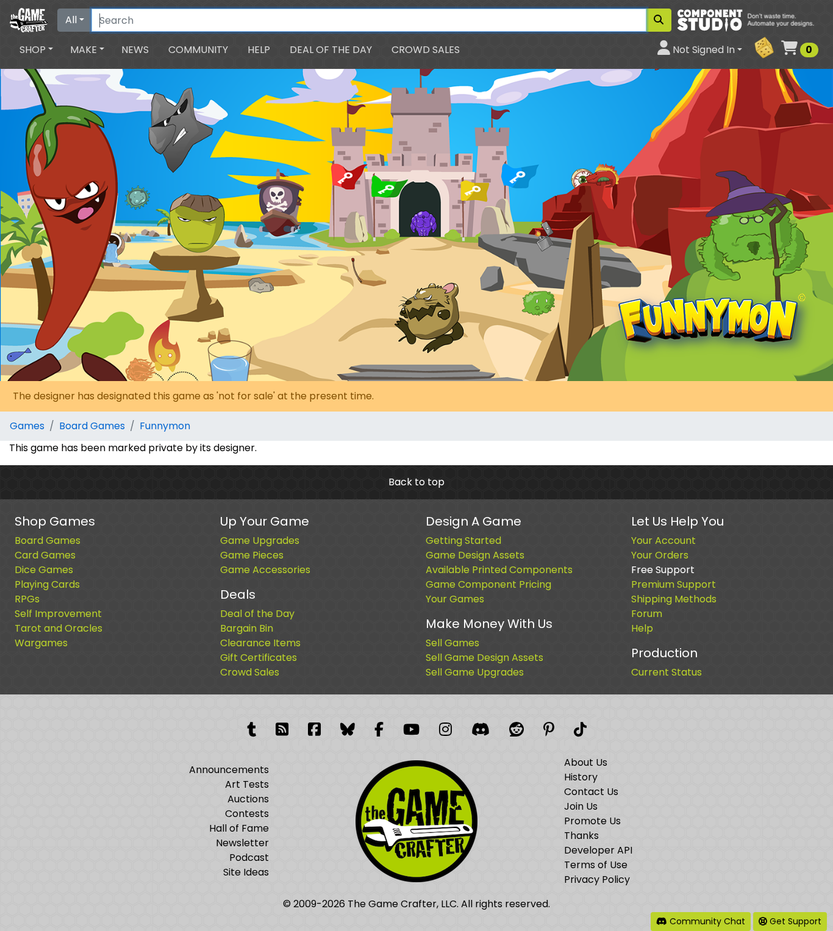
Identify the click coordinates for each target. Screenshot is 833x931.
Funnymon (165, 426)
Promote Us (592, 821)
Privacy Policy (597, 879)
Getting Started (463, 540)
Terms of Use (595, 865)
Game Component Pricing (488, 584)
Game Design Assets (475, 555)
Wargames (41, 643)
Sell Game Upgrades (475, 672)
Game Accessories (265, 570)
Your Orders (659, 555)
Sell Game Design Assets (484, 658)
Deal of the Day (331, 50)
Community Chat (706, 921)
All (71, 20)
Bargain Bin (246, 628)
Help (259, 50)
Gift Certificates (258, 658)
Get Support (794, 921)
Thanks (581, 836)
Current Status (666, 672)
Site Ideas (246, 872)
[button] (36, 50)
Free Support (663, 570)
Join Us (581, 806)
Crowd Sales (425, 50)
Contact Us (591, 792)
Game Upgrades (259, 540)
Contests (247, 814)
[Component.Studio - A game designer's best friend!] (749, 19)
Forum (646, 614)
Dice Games (44, 570)
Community (198, 50)
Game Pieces (252, 555)
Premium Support (673, 584)
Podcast (249, 858)
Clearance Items (260, 643)
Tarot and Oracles (58, 628)
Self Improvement (58, 614)
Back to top (416, 482)
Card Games (45, 555)
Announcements (229, 770)
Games (27, 426)
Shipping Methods (674, 599)
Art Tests (247, 784)
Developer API (598, 850)
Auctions (248, 799)
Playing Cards (47, 584)
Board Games (92, 426)
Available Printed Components (499, 570)
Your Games (455, 599)
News (135, 50)
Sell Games (452, 643)
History (581, 777)
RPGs (27, 599)
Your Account (663, 540)
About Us (585, 762)
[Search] (658, 20)
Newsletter (242, 843)
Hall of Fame (239, 828)
